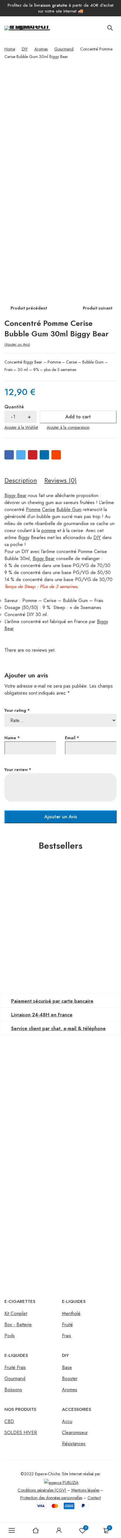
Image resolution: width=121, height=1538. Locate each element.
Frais (66, 1335)
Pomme (33, 509)
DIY (25, 49)
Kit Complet (15, 1313)
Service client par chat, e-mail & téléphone (58, 1028)
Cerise (48, 509)
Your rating (17, 710)
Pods (9, 1335)
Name (12, 738)
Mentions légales (85, 1490)
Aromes (41, 49)
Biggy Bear (15, 495)
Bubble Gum (68, 509)
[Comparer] (68, 427)
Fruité (67, 1324)
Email (72, 738)
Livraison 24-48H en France (42, 1014)
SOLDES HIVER (20, 1432)
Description (20, 480)
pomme (48, 530)
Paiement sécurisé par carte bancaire (52, 1001)
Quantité (14, 406)
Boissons (13, 1389)
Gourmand (63, 49)
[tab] (20, 480)
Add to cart (78, 416)
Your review (17, 770)
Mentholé (71, 1313)
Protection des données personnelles (51, 1498)
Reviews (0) (60, 480)
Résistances (73, 1443)
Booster (70, 1378)
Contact (94, 1498)
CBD (9, 1421)
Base (67, 1367)
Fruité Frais (15, 1367)
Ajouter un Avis (17, 344)
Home (9, 49)
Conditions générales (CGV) (42, 1490)
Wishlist (86, 1527)
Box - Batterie (18, 1324)
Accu (67, 1421)
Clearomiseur (75, 1432)
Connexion (59, 1530)
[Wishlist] (21, 427)
